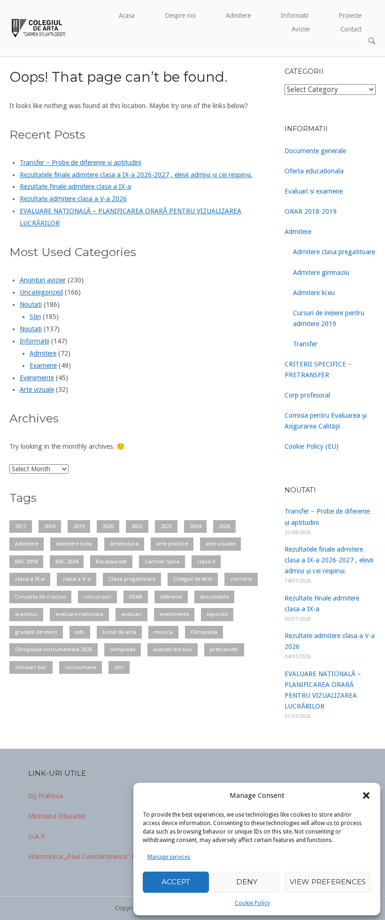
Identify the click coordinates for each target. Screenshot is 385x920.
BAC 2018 (26, 561)
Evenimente (37, 378)
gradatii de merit (36, 632)
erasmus (26, 614)
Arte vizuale (37, 389)
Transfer (305, 344)
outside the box (172, 649)
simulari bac (31, 667)
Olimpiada (204, 632)
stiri (119, 667)
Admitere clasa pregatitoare (334, 252)
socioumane (80, 667)
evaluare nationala (79, 614)
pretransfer (224, 649)
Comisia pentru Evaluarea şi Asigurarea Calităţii (326, 421)
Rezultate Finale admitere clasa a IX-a (75, 186)
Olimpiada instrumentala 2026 (53, 649)
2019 (79, 526)
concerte (241, 579)
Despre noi (180, 15)
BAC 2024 (66, 561)
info (80, 632)
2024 (195, 526)
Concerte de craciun (40, 596)
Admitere (238, 15)
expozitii (217, 614)
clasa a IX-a (30, 579)
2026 (224, 526)
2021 (137, 526)
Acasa (127, 15)
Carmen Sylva (162, 561)
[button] (366, 795)
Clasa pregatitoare (131, 579)
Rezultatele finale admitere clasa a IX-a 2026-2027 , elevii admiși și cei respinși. (136, 175)
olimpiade (122, 649)
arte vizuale (220, 543)
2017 (20, 526)
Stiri (35, 316)
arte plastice (172, 543)
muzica (163, 632)
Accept (176, 881)
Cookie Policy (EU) (312, 446)
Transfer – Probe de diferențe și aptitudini (80, 162)
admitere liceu (74, 543)
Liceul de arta (119, 632)
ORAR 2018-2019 (311, 211)
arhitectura (124, 543)
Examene (43, 365)
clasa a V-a (76, 579)
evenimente (174, 614)
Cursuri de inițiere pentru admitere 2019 (328, 318)
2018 (49, 526)
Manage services (168, 857)
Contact (351, 29)
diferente (171, 596)
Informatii (294, 15)
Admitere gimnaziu (321, 272)
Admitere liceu (314, 292)
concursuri (97, 596)
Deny (246, 881)
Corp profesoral (307, 395)
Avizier (301, 29)
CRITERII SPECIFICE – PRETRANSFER (318, 369)
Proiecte (350, 15)
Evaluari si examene (314, 191)
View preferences (328, 881)
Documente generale (315, 151)
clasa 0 (206, 561)
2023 (166, 526)
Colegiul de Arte (192, 579)
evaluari (131, 614)
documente (214, 596)
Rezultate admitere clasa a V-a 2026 (73, 199)
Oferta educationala (314, 171)
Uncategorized (41, 292)
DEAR (135, 596)
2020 (108, 526)
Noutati (31, 304)
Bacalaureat (111, 561)
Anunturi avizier (43, 280)
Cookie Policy (252, 903)
